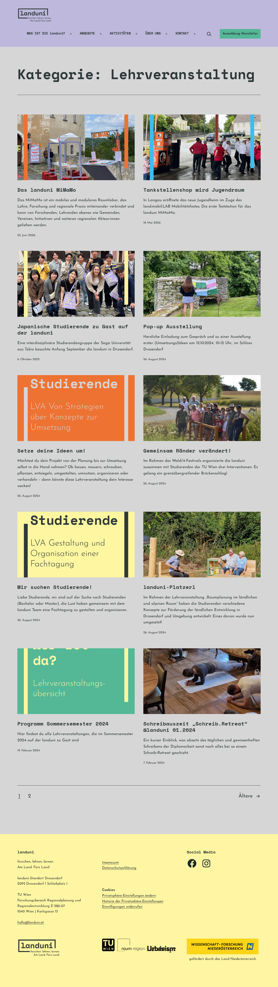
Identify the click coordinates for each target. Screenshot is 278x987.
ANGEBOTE (87, 33)
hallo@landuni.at (30, 922)
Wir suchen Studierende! (54, 587)
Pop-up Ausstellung (172, 326)
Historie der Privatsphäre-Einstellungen (132, 901)
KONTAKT (182, 33)
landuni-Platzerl (169, 587)
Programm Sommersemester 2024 (63, 723)
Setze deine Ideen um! (51, 450)
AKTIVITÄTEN (120, 33)
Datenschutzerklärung (119, 868)
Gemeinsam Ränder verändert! (187, 450)
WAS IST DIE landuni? (46, 33)
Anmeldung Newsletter (240, 33)
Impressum (110, 862)
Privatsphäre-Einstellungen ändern (129, 895)
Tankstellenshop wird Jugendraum (193, 190)
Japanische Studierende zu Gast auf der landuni (72, 329)
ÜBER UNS (153, 33)
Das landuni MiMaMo (46, 190)
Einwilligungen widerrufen (122, 907)
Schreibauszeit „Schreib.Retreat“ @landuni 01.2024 (195, 727)
